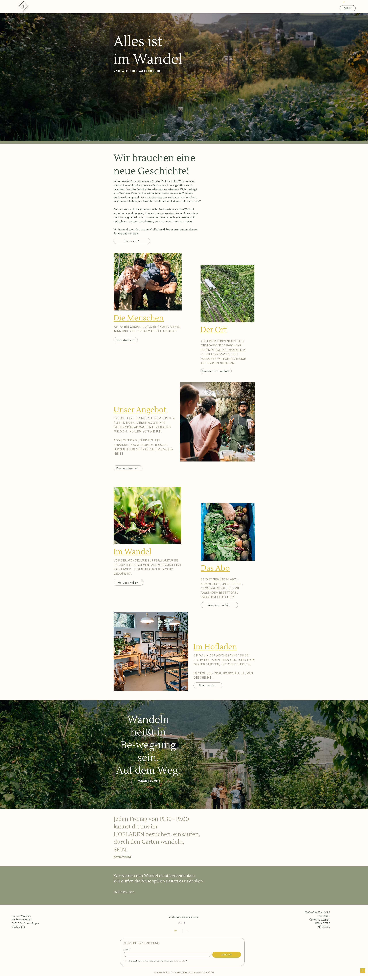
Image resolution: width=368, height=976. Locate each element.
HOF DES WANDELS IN (230, 350)
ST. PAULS (207, 354)
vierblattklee (209, 972)
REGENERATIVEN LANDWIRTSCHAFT (150, 565)
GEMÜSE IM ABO (224, 579)
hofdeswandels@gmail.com (183, 917)
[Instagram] (180, 922)
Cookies (177, 972)
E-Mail (127, 949)
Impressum (158, 972)
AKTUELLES (324, 926)
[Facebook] (184, 922)
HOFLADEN (212, 660)
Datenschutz (168, 972)
